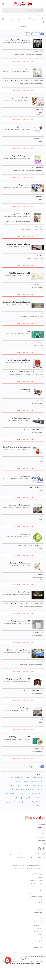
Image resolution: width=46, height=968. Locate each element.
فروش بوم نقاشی (35, 785)
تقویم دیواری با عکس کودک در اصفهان (17, 156)
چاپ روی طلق (36, 794)
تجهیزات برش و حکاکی (36, 880)
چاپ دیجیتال (25, 389)
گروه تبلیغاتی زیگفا (37, 196)
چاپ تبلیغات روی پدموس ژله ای (19, 360)
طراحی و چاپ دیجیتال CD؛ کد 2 (19, 737)
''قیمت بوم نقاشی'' (22, 794)
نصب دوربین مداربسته (15, 790)
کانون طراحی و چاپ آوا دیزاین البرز (33, 430)
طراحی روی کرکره (10, 802)
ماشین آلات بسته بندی (36, 893)
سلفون (40, 934)
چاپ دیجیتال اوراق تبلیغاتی (21, 418)
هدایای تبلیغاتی (38, 903)
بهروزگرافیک (39, 574)
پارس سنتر (23, 855)
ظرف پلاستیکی (38, 912)
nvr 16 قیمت (10, 794)
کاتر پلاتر (40, 877)
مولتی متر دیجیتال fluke (33, 790)
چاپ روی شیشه (15, 777)
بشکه (40, 906)
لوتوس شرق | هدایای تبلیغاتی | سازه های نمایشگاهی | (26, 372)
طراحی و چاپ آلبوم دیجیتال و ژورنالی (17, 679)
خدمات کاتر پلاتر (35, 802)
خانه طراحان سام (38, 256)
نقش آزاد (40, 459)
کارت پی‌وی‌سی (38, 925)
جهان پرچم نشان (38, 51)
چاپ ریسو (26, 69)
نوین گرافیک (39, 227)
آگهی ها (41, 828)
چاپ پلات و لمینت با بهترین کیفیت (18, 244)
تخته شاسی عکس (21, 785)
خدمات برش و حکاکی (36, 944)
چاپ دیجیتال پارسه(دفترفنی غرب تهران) (31, 545)
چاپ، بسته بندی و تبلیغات (36, 19)
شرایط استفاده (41, 840)
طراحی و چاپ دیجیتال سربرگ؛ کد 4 (18, 621)
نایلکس (40, 938)
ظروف (38, 806)
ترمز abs (26, 777)
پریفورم (40, 909)
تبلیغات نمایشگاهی (37, 874)
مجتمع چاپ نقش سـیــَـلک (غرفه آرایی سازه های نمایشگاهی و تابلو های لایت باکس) (23, 80)
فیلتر (24, 26)
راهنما (43, 834)
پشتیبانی (43, 843)
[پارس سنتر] (23, 4)
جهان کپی (40, 516)
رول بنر (40, 919)
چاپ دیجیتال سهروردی (36, 487)
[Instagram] (43, 848)
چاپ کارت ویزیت (37, 947)
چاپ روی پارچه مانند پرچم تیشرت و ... (17, 40)
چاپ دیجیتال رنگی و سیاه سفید (19, 505)
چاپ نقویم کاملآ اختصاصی (21, 98)
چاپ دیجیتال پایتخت (36, 285)
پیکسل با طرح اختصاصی (21, 214)
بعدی (27, 33)
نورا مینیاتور (39, 401)
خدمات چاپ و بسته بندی (18, 19)
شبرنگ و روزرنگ (38, 922)
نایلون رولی (39, 928)
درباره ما (43, 831)
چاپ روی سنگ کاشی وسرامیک (19, 563)
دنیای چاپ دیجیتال (23, 127)
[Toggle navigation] (3, 4)
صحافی (10, 785)
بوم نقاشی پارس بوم (21, 781)
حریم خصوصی (41, 837)
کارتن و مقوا (39, 915)
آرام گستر (40, 314)
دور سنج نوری (23, 802)
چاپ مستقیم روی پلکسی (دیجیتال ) (17, 650)
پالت (41, 899)
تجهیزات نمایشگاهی (36, 896)
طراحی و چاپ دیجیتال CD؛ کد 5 (19, 273)
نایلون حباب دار (38, 931)
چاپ (28, 331)
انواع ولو (28, 798)
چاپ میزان (39, 109)
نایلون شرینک (38, 941)
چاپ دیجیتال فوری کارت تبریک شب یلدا (16, 447)
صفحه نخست (41, 824)
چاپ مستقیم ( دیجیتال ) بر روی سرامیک (16, 302)
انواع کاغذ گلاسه (35, 781)
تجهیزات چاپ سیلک (36, 884)
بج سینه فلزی (19, 798)
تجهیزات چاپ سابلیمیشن (35, 887)
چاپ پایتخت (39, 343)
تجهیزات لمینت (38, 890)
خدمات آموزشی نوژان (36, 167)
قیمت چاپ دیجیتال (23, 592)
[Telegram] (39, 848)
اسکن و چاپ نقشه (23, 708)
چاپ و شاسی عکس (23, 185)
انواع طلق (37, 798)
